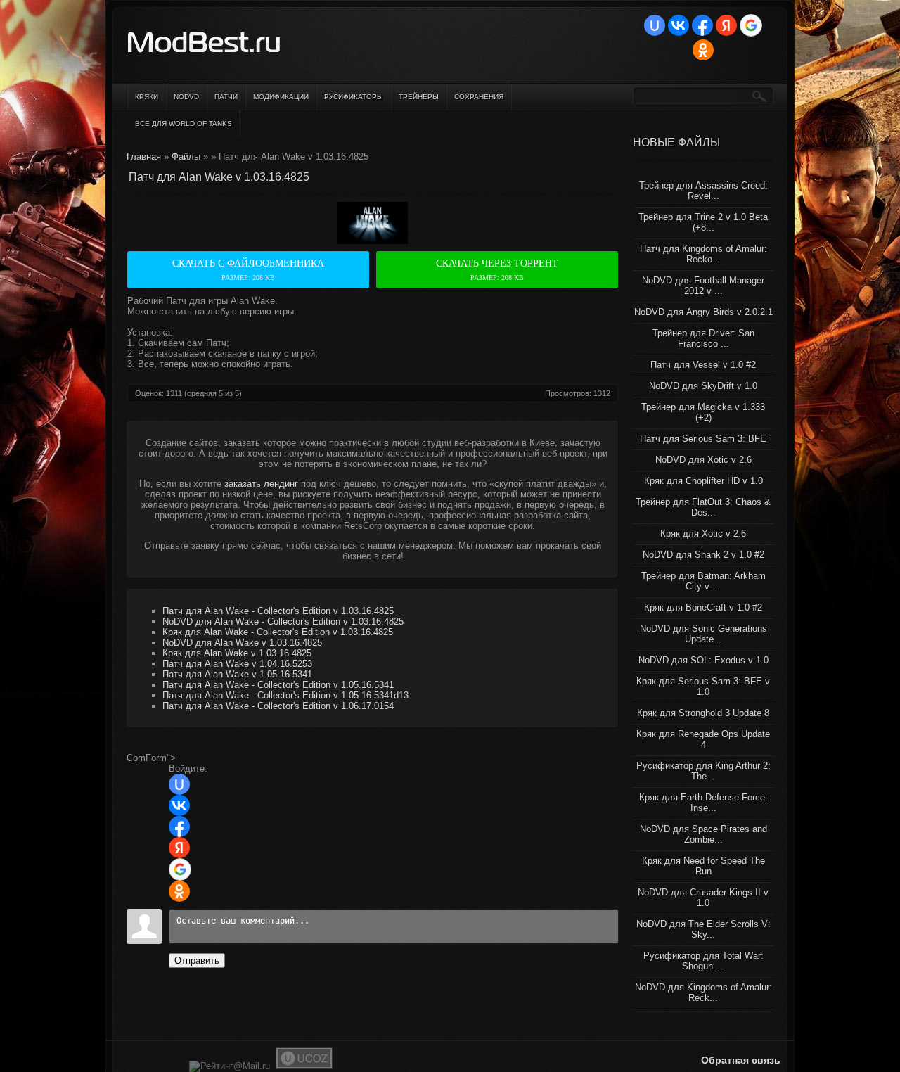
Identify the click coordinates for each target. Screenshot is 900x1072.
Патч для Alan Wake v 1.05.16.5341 (237, 674)
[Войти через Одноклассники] (703, 49)
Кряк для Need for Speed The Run (703, 865)
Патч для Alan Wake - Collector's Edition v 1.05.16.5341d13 (285, 695)
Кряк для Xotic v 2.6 (703, 533)
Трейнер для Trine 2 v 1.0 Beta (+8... (703, 222)
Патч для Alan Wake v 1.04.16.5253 (237, 663)
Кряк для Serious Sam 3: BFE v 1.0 (703, 686)
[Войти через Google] (751, 25)
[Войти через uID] (654, 25)
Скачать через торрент (497, 269)
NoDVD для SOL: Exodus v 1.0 (703, 660)
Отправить (196, 960)
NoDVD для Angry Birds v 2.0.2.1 (703, 312)
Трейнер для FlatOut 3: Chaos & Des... (703, 507)
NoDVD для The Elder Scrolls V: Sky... (703, 929)
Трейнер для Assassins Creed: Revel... (703, 190)
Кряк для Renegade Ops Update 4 (703, 739)
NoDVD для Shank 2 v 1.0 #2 (703, 554)
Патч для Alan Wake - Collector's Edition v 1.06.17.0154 (278, 706)
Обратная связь (740, 1060)
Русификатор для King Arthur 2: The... (703, 770)
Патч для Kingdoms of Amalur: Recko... (703, 253)
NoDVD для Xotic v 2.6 (703, 459)
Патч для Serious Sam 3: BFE (703, 438)
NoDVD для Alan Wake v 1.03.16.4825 (242, 642)
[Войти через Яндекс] (726, 25)
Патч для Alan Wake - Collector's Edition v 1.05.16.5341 (278, 684)
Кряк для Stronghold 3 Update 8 (703, 713)
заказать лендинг (261, 483)
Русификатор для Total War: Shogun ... (703, 960)
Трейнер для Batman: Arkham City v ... (703, 581)
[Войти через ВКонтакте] (678, 25)
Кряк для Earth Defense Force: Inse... (703, 802)
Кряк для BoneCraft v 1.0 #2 (703, 607)
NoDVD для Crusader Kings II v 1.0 (703, 897)
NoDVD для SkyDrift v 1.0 (703, 386)
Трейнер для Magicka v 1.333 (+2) (703, 412)
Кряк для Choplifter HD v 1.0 (703, 481)
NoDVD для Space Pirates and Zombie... (703, 834)
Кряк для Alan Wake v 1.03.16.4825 (236, 653)
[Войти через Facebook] (702, 25)
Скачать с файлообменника (248, 269)
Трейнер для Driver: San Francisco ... (703, 338)
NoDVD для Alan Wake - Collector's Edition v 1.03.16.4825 (283, 621)
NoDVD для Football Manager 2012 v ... (703, 285)
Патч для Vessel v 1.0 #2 (703, 364)
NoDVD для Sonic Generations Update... (703, 633)
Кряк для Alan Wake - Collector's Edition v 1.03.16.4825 (277, 632)
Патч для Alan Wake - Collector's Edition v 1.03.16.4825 (278, 611)
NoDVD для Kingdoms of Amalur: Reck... (703, 992)
